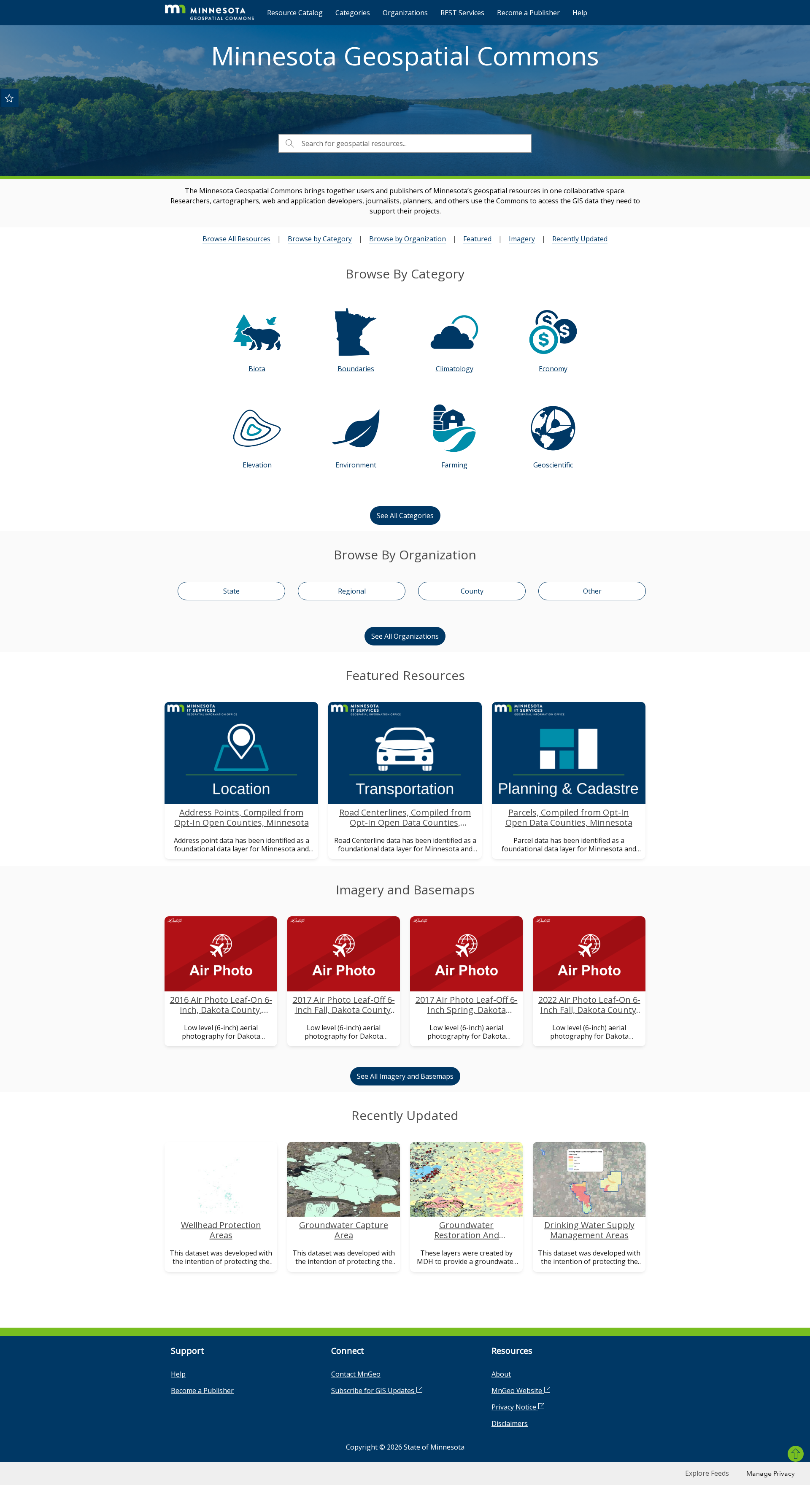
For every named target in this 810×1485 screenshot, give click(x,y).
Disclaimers (509, 1423)
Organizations (405, 12)
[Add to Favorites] (9, 98)
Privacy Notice (514, 1407)
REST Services (462, 12)
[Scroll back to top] (796, 1454)
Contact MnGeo (356, 1374)
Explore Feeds (707, 1473)
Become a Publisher (528, 12)
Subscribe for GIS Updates (373, 1390)
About (501, 1374)
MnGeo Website (517, 1390)
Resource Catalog (295, 12)
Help (579, 12)
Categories (352, 12)
